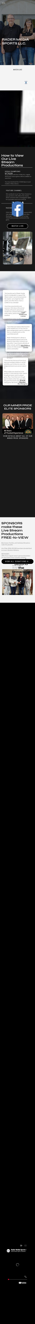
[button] (3, 3)
